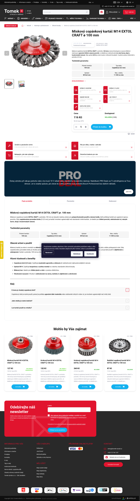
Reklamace (40, 448)
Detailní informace (78, 81)
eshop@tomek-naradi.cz (115, 448)
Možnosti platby (41, 454)
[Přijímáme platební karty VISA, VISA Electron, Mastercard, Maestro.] (36, 490)
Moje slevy (40, 477)
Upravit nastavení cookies (49, 498)
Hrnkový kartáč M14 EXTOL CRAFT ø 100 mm (51, 361)
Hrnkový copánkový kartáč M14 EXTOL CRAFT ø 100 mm (86, 361)
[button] (20, 374)
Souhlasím (90, 254)
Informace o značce (25, 2)
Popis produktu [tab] (27, 201)
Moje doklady (40, 474)
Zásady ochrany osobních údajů (13, 472)
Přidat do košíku (100, 127)
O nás (51, 2)
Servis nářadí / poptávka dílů (12, 469)
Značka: (102, 45)
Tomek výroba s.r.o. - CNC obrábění (14, 475)
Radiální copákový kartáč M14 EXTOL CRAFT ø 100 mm (118, 361)
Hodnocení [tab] (112, 201)
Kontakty (44, 2)
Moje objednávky (41, 471)
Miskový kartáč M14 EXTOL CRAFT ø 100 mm (17, 361)
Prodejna (36, 2)
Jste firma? (40, 451)
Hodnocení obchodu (72, 2)
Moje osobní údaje (42, 468)
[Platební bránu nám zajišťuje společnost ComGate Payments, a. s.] (23, 490)
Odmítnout (76, 254)
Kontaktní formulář (113, 464)
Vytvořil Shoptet (116, 498)
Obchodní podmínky (10, 2)
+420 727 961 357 (113, 452)
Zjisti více (128, 191)
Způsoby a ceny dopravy (44, 457)
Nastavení (48, 252)
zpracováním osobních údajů (67, 417)
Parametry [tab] (70, 201)
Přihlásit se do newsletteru (57, 430)
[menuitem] (9, 18)
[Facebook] (101, 12)
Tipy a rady (59, 2)
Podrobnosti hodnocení (79, 45)
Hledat (87, 12)
